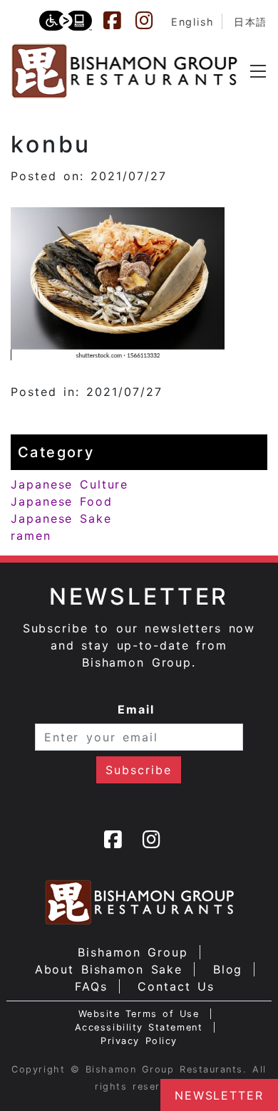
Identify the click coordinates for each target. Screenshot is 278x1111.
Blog (228, 969)
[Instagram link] (151, 21)
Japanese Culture (69, 484)
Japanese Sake (61, 518)
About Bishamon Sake (109, 969)
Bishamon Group (132, 952)
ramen (31, 535)
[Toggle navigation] (258, 71)
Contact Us (176, 986)
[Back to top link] (18, 1075)
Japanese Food (62, 501)
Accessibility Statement (138, 1027)
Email (136, 709)
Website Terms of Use (139, 1013)
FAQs (91, 986)
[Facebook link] (119, 21)
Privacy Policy (139, 1041)
